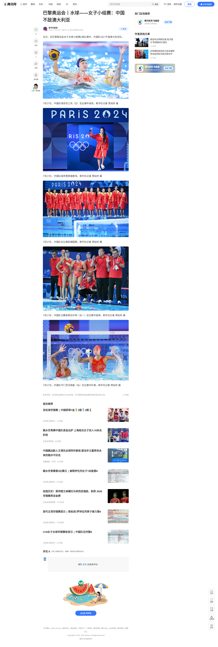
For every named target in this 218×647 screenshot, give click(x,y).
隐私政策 (74, 628)
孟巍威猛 (46, 461)
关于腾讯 (46, 628)
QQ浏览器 (112, 628)
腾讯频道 (120, 628)
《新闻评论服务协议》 (77, 551)
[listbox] (86, 473)
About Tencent (56, 628)
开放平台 (81, 628)
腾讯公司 (83, 639)
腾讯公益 (104, 628)
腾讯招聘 (97, 628)
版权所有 (89, 639)
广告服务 (89, 628)
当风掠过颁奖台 (49, 421)
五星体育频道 (48, 441)
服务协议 (66, 628)
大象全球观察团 (49, 502)
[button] (168, 22)
